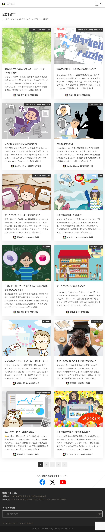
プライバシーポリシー (10, 523)
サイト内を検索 (8, 508)
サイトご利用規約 (26, 523)
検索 (100, 514)
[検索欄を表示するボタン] (101, 4)
